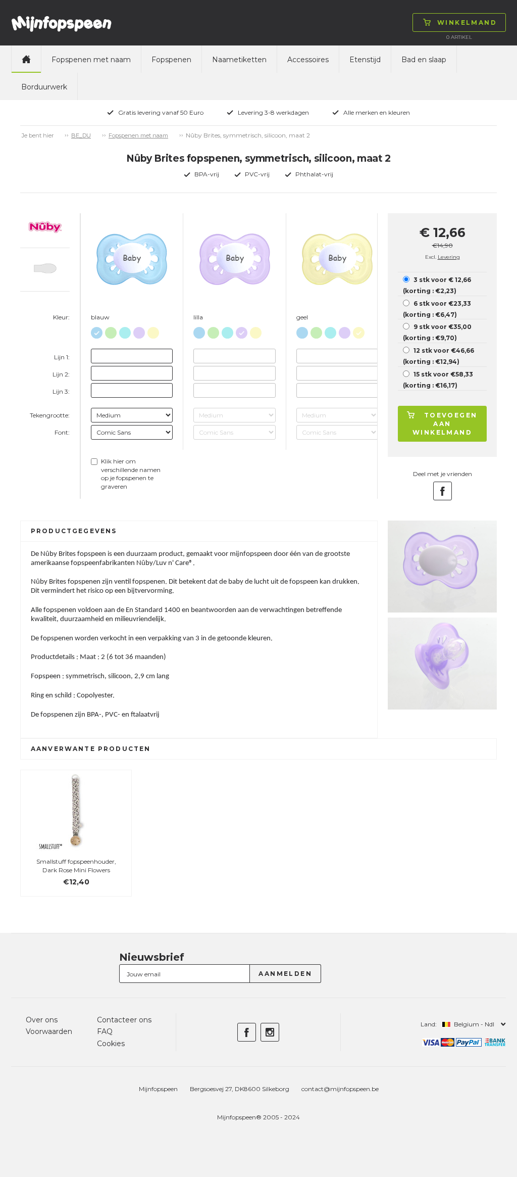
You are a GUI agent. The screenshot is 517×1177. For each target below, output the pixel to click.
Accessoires (308, 59)
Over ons (42, 1019)
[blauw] (96, 331)
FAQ (105, 1031)
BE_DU (81, 135)
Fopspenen (171, 59)
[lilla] (139, 331)
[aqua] (125, 331)
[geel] (153, 331)
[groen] (111, 331)
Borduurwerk (44, 86)
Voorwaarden (49, 1031)
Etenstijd (365, 59)
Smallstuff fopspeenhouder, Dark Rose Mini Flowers (76, 866)
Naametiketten (239, 59)
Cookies (111, 1043)
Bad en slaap (423, 59)
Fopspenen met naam (91, 59)
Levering (449, 257)
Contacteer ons (124, 1019)
